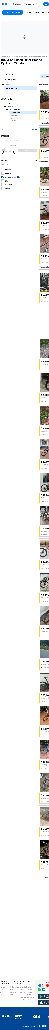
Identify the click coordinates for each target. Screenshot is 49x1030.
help (3, 1027)
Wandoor (15, 112)
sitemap (8, 1027)
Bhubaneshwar (15, 987)
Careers (22, 999)
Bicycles (14, 56)
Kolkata (2, 987)
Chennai (3, 992)
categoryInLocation (24, 56)
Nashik (12, 994)
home (3, 56)
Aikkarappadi (16, 115)
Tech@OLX (23, 997)
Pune (1, 994)
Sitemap (29, 987)
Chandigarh (13, 992)
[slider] (2, 152)
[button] (36, 4)
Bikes (8, 56)
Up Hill (13, 121)
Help (28, 985)
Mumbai (2, 989)
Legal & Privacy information (30, 992)
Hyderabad (13, 989)
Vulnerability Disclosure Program (31, 999)
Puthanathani (16, 118)
